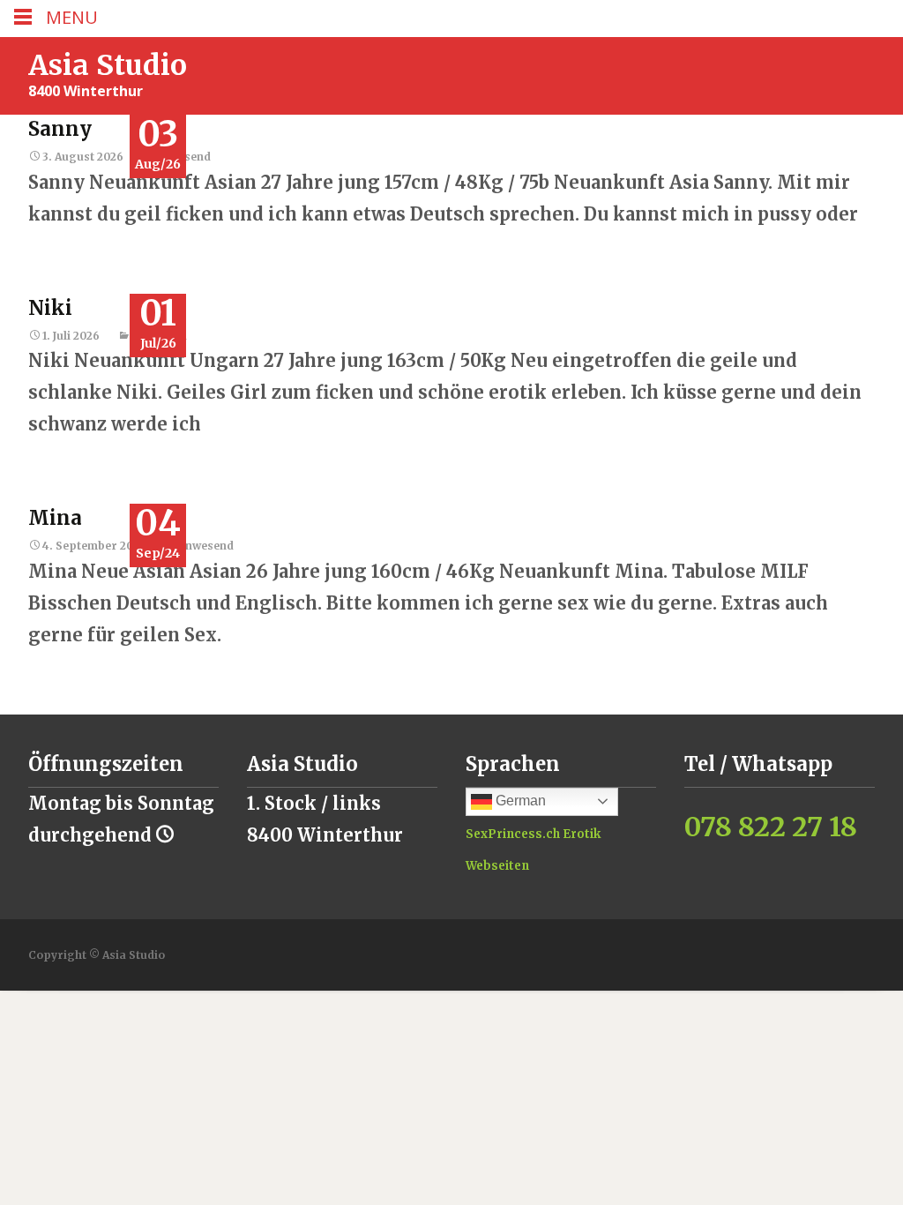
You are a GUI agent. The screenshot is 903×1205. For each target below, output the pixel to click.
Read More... (83, 277)
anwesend (206, 545)
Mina (55, 517)
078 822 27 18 (770, 826)
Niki (50, 308)
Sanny (60, 128)
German (519, 800)
